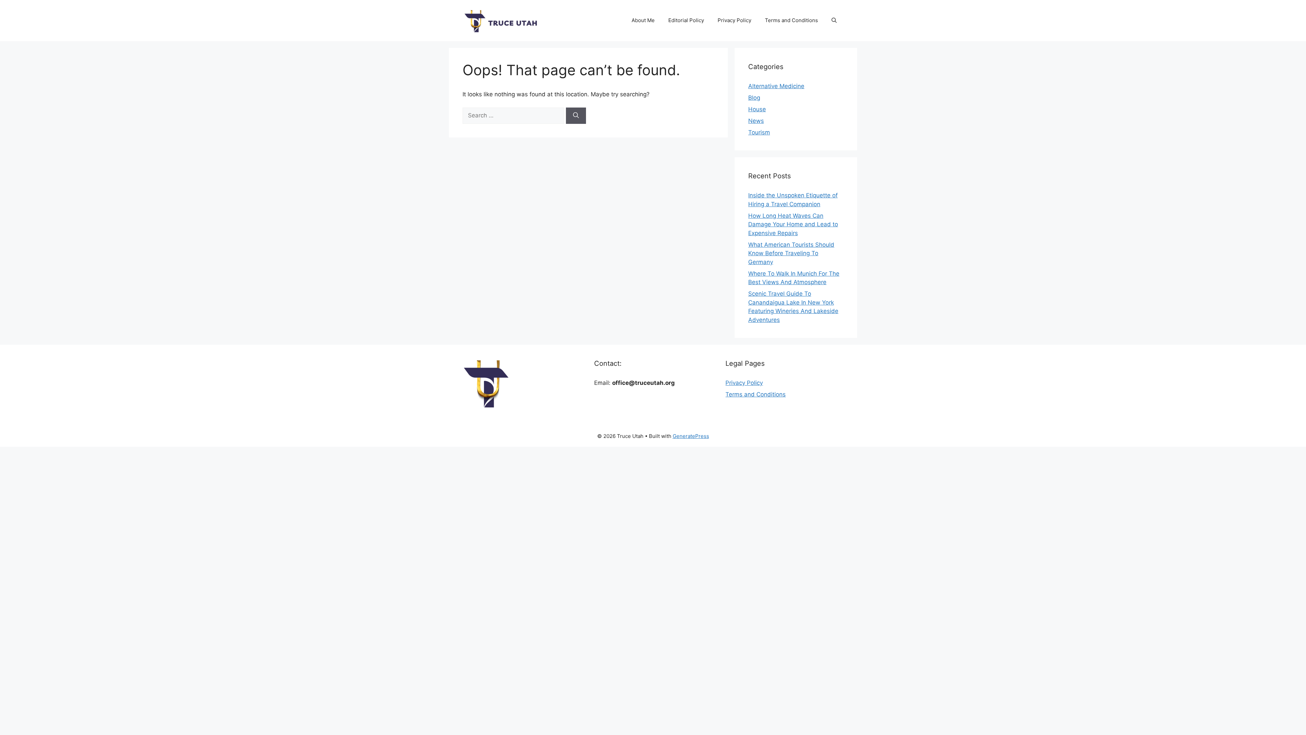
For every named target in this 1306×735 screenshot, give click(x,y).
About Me (643, 20)
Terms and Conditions (791, 20)
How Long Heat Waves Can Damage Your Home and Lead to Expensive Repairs (793, 224)
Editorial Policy (686, 20)
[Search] (576, 116)
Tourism (759, 132)
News (756, 120)
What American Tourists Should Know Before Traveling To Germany (791, 253)
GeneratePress (691, 436)
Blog (754, 97)
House (757, 109)
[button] (834, 20)
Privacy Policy (734, 20)
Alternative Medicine (776, 86)
